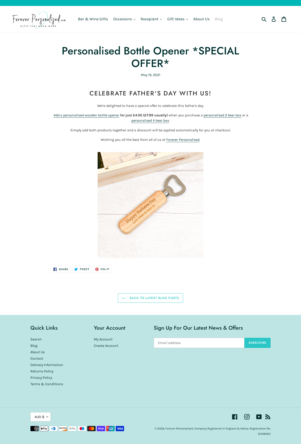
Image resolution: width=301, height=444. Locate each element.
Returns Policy (41, 371)
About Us (37, 352)
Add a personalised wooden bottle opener (86, 115)
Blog (33, 346)
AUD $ (39, 417)
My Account (103, 339)
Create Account (106, 346)
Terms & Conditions (46, 384)
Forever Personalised (182, 139)
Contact (36, 358)
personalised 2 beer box (222, 115)
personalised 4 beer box (150, 120)
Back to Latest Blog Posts (154, 298)
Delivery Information (46, 365)
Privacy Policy (41, 377)
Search (36, 339)
